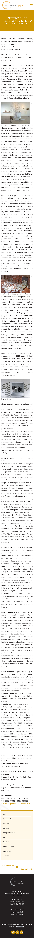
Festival (6, 842)
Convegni (6, 823)
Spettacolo (7, 851)
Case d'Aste (7, 819)
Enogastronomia (9, 833)
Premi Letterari (8, 846)
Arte (4, 814)
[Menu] (31, 5)
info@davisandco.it (17, 912)
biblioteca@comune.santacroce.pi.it (15, 804)
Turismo (6, 856)
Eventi (5, 837)
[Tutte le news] (17, 867)
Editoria (6, 828)
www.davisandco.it (17, 914)
